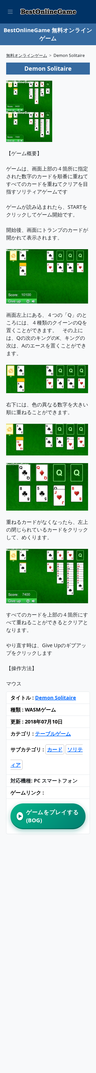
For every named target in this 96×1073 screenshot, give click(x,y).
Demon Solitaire (55, 697)
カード (54, 749)
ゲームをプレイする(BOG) (48, 816)
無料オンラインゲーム (26, 55)
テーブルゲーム (53, 733)
